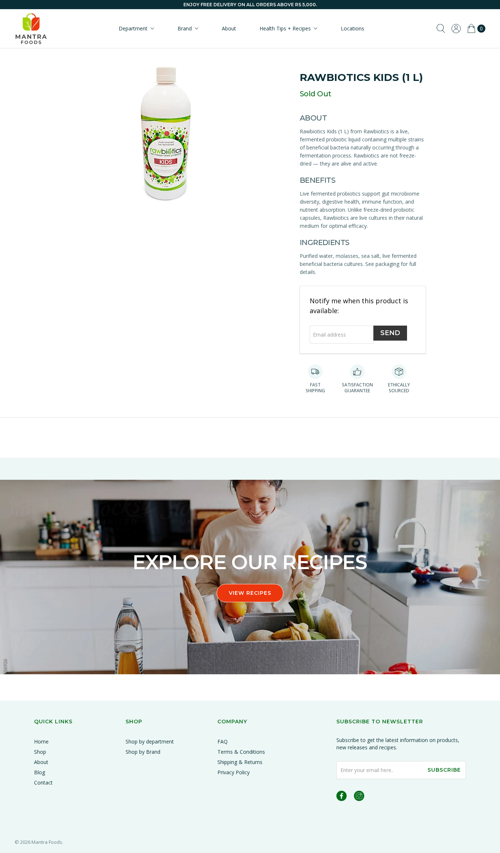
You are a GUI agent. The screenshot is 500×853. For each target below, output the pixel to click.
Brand (185, 28)
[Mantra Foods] (31, 28)
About (229, 28)
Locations (352, 28)
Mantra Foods (46, 842)
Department (133, 28)
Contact (43, 782)
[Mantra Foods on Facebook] (341, 797)
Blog (39, 772)
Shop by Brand (143, 751)
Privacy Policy (233, 772)
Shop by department (150, 741)
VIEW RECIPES (250, 593)
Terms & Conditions (241, 751)
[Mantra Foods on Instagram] (359, 797)
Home (41, 741)
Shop (40, 751)
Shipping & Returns (239, 762)
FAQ (222, 741)
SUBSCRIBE (444, 770)
